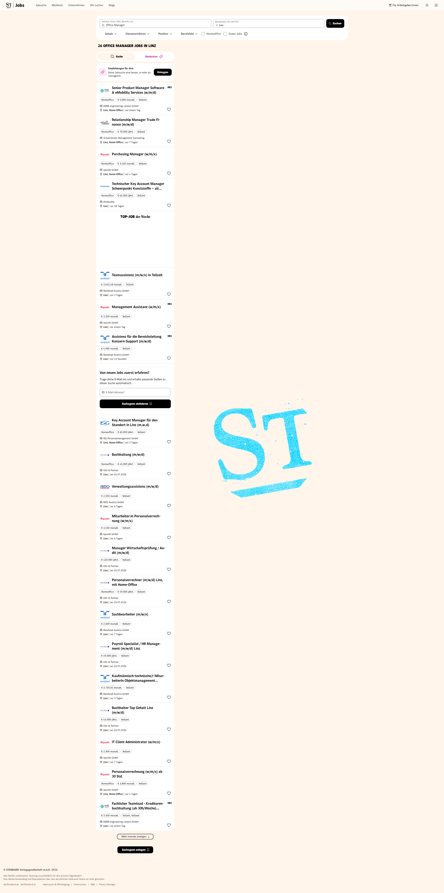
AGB (93, 884)
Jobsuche (41, 5)
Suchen (337, 23)
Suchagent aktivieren (135, 403)
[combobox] (155, 23)
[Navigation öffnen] (436, 5)
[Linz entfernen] (217, 25)
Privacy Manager (107, 884)
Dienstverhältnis (136, 33)
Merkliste (57, 5)
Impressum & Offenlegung (56, 884)
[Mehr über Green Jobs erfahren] (246, 34)
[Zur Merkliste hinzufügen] (169, 109)
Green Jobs (235, 33)
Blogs (112, 5)
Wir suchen (96, 5)
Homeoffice (213, 33)
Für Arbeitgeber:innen (406, 5)
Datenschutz (80, 884)
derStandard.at (28, 884)
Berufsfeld (187, 33)
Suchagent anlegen (134, 849)
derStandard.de (11, 884)
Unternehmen (76, 5)
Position (163, 33)
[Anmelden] (427, 5)
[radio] (116, 56)
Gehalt (109, 33)
